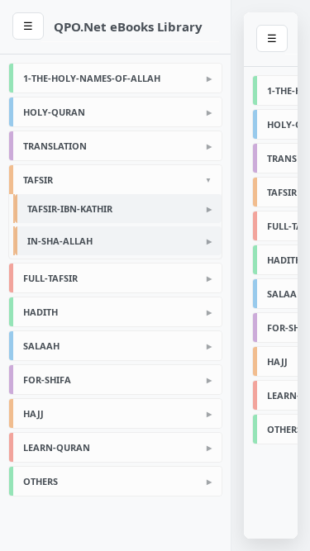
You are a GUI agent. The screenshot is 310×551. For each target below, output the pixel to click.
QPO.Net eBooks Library (128, 26)
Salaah (41, 346)
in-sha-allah (60, 241)
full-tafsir (50, 278)
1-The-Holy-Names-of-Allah (91, 78)
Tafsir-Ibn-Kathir (69, 208)
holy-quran (54, 112)
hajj (33, 413)
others (40, 481)
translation (55, 146)
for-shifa (47, 379)
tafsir (38, 179)
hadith (40, 312)
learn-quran (56, 447)
